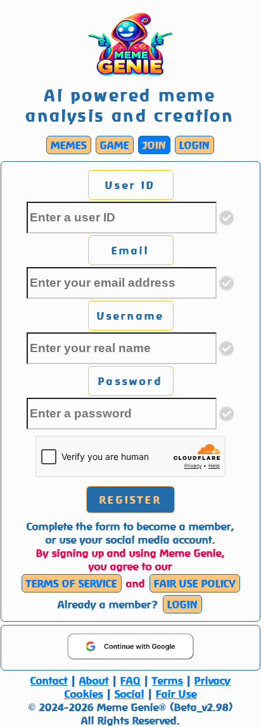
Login (194, 145)
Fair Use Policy (195, 583)
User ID (130, 185)
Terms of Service (71, 583)
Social (129, 693)
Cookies (84, 693)
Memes (69, 145)
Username (131, 315)
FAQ (130, 680)
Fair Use (176, 693)
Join (154, 145)
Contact (49, 680)
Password (130, 381)
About (94, 680)
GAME (114, 145)
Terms (167, 680)
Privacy (212, 680)
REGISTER (130, 499)
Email (130, 250)
